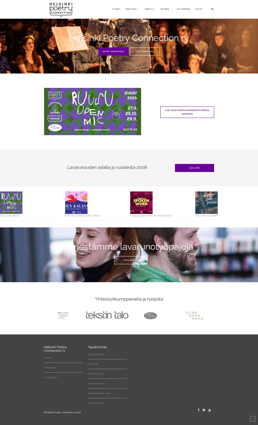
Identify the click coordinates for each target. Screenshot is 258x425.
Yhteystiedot (50, 367)
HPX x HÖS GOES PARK (206, 216)
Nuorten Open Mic (96, 383)
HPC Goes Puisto (96, 374)
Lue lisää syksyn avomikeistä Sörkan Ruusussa (187, 112)
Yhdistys (148, 9)
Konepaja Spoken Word (99, 393)
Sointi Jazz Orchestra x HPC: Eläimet (82, 216)
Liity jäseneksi (183, 9)
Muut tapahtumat (96, 403)
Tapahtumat (131, 9)
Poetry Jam (93, 364)
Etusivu (116, 9)
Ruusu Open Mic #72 (10, 216)
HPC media (164, 9)
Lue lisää (194, 168)
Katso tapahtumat (113, 51)
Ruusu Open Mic (96, 354)
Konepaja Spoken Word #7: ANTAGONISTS (151, 216)
